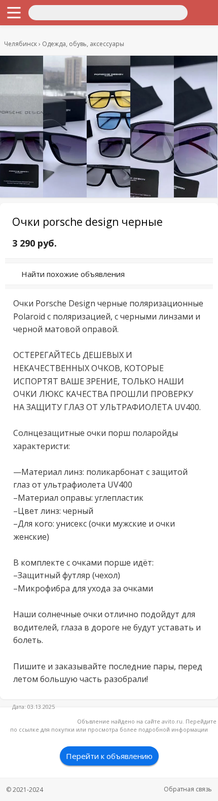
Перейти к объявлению (109, 756)
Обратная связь (188, 789)
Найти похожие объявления (73, 274)
